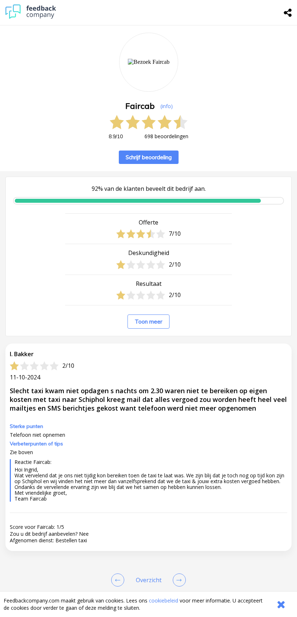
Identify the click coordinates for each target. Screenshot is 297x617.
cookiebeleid (163, 600)
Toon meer (148, 321)
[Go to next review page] (178, 580)
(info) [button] (166, 106)
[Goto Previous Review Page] (119, 580)
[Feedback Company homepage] (30, 17)
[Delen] (288, 12)
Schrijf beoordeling (149, 157)
